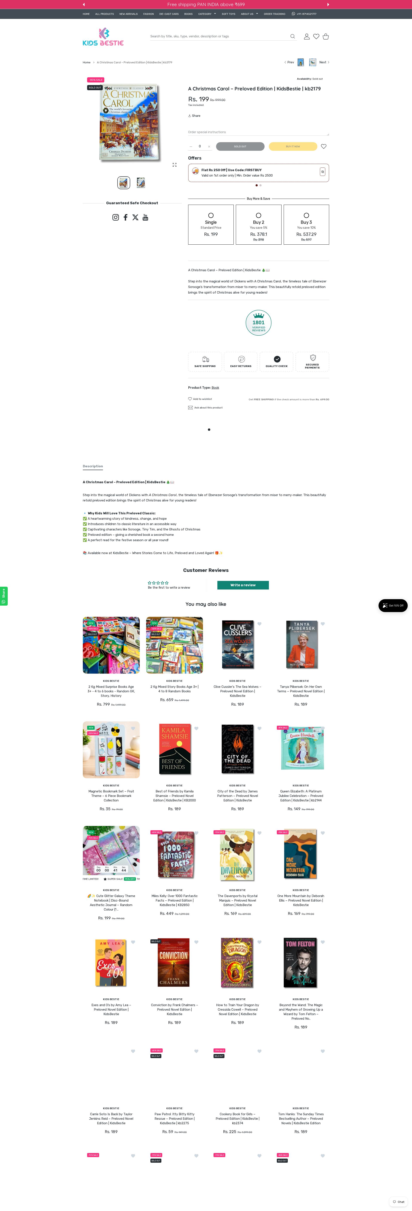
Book (215, 388)
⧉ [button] (322, 172)
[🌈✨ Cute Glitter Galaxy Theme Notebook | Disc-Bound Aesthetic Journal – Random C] (111, 854)
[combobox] (223, 36)
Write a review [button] (243, 585)
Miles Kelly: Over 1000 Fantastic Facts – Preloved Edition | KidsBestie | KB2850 (174, 900)
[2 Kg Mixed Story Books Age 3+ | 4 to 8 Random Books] (174, 645)
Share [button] (196, 116)
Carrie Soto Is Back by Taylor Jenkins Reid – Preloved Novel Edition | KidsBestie (111, 1118)
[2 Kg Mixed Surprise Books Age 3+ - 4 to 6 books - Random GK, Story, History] (111, 645)
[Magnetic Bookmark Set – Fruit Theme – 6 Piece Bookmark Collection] (111, 749)
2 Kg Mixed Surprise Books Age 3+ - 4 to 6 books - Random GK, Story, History (111, 691)
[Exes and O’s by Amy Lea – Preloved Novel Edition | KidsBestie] (111, 963)
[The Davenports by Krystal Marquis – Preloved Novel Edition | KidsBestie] (237, 854)
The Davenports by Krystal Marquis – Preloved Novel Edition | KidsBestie (238, 900)
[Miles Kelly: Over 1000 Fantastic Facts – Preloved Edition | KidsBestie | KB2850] (174, 854)
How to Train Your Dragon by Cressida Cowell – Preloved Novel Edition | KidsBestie (237, 1009)
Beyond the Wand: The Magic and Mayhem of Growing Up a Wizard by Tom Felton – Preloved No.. (301, 1012)
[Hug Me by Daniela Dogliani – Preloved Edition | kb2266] (111, 1177)
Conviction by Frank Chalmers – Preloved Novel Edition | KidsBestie (174, 1009)
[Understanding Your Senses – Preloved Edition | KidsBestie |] (301, 1177)
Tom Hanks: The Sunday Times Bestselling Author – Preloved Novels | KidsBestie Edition (301, 1118)
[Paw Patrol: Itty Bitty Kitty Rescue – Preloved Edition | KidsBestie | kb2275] (174, 1072)
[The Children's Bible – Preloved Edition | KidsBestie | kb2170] (237, 1177)
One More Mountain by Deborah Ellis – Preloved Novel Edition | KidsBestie (300, 900)
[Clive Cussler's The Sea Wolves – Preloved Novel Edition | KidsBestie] (237, 645)
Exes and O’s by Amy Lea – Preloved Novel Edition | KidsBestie (111, 1009)
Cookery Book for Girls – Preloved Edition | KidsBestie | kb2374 (237, 1118)
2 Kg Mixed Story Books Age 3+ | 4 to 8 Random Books (174, 689)
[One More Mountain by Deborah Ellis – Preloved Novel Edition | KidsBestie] (301, 854)
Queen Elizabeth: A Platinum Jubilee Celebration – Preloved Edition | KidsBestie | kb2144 (301, 795)
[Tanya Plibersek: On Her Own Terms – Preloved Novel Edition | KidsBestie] (301, 645)
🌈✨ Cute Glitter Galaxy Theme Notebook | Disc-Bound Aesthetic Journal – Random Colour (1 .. (111, 902)
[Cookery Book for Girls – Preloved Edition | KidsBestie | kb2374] (237, 1072)
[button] (84, 4)
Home (87, 62)
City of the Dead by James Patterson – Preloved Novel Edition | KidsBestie (237, 795)
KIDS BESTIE (111, 680)
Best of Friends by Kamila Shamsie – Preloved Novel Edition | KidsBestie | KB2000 (174, 795)
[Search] (292, 36)
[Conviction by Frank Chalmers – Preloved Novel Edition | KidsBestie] (174, 963)
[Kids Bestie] (103, 36)
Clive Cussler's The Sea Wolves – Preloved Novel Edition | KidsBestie (237, 691)
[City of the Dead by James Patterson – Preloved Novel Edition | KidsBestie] (237, 749)
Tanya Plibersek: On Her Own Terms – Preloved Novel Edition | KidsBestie (301, 691)
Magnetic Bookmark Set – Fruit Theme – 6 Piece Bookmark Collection (111, 795)
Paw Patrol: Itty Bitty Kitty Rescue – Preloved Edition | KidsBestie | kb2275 (174, 1118)
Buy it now (293, 146)
